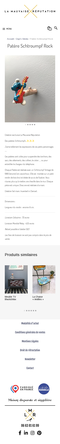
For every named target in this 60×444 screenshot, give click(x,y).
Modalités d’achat (30, 323)
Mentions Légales (30, 341)
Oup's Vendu (22, 39)
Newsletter (30, 359)
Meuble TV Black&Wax (10, 298)
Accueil (10, 39)
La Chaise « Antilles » (38, 298)
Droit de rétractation (30, 350)
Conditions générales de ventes (30, 332)
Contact (30, 368)
